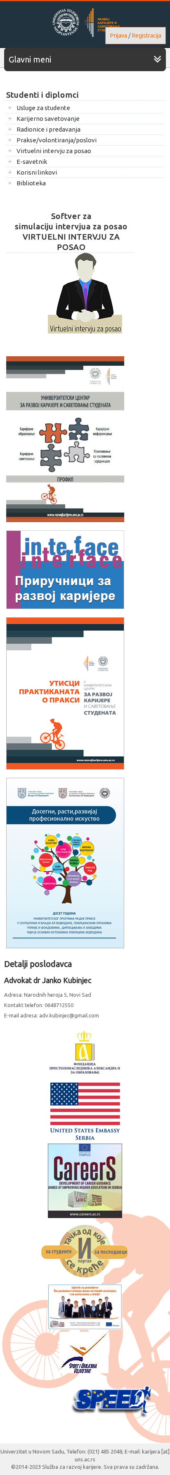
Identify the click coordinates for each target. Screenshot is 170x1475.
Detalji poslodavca (38, 964)
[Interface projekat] (65, 607)
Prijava (118, 35)
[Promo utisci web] (65, 767)
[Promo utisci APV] (65, 946)
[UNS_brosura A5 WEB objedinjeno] (65, 520)
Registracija (146, 35)
